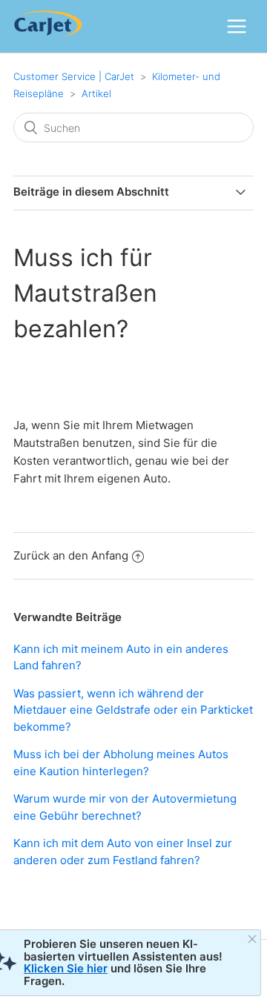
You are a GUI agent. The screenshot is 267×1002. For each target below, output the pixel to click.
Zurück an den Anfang (70, 555)
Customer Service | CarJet (73, 76)
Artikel (96, 93)
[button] (236, 26)
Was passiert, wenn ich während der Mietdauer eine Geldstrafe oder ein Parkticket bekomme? (133, 710)
